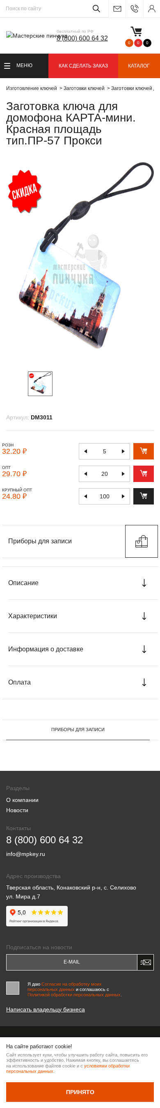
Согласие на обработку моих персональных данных (64, 987)
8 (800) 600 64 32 (82, 38)
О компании (22, 800)
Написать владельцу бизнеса (45, 1009)
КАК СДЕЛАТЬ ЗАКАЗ (83, 66)
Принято (80, 1092)
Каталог (139, 66)
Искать (95, 8)
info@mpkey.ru (117, 9)
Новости (17, 810)
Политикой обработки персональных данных (74, 994)
